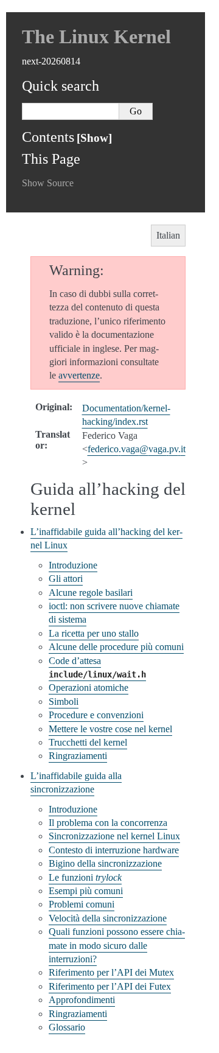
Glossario (67, 1027)
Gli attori (66, 578)
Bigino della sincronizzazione (105, 863)
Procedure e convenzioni (96, 715)
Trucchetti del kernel (88, 742)
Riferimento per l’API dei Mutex (111, 972)
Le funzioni (85, 877)
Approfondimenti (82, 1000)
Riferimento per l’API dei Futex (110, 986)
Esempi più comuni (86, 891)
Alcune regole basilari (91, 592)
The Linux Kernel (96, 36)
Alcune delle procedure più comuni (116, 647)
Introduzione (73, 565)
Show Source (48, 183)
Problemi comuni (81, 904)
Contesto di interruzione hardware (114, 850)
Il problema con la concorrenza (108, 822)
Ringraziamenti (78, 755)
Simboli (63, 701)
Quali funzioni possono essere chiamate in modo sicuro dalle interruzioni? (117, 945)
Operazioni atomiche (88, 687)
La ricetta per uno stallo (94, 633)
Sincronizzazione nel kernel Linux (114, 836)
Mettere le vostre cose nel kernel (110, 729)
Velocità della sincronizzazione (108, 918)
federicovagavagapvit (137, 449)
